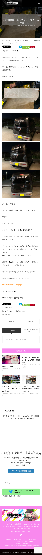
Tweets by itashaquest (11, 496)
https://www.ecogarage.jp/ (12, 285)
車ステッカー (31, 25)
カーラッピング (20, 25)
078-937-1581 (23, 460)
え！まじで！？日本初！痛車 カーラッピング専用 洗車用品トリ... (31, 360)
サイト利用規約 (29, 541)
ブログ (25, 539)
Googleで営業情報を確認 (21, 471)
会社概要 (9, 539)
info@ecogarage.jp (24, 463)
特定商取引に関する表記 (22, 543)
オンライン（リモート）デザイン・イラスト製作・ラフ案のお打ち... (11, 388)
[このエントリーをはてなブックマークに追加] (20, 47)
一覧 (26, 25)
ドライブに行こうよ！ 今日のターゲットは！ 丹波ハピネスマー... (31, 388)
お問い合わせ (17, 539)
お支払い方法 (32, 539)
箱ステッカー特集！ (8, 366)
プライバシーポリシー (17, 541)
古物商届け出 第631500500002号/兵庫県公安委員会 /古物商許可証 (22, 545)
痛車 (25, 367)
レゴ (10, 307)
